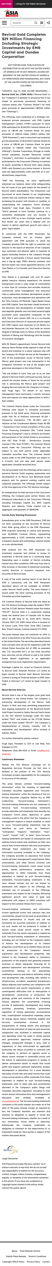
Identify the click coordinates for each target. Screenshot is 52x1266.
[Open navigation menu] (4, 22)
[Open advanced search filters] (42, 23)
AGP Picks (6, 4)
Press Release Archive (30, 1251)
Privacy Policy (33, 1261)
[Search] (36, 23)
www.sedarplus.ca (10, 1101)
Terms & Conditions (37, 1256)
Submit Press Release (16, 1256)
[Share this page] (48, 22)
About (14, 1251)
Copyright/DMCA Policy (13, 1261)
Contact (46, 1261)
